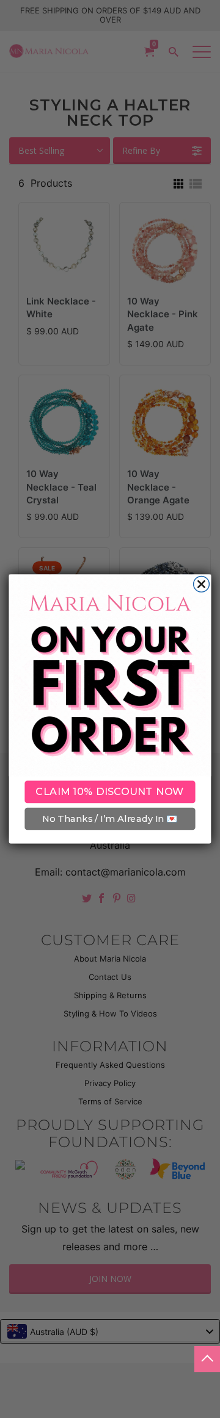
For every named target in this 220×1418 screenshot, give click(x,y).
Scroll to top (207, 1359)
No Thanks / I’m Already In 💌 (109, 818)
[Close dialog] (202, 584)
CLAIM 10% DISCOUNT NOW (109, 792)
